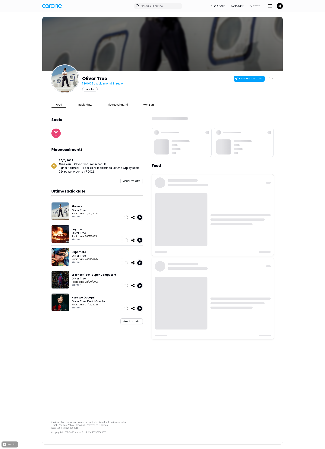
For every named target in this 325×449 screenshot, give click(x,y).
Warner (76, 216)
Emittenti (255, 6)
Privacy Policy (66, 425)
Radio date (237, 6)
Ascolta (12, 444)
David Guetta (96, 301)
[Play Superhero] (140, 263)
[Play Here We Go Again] (140, 308)
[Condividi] (133, 217)
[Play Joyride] (140, 240)
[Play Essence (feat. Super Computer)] (140, 286)
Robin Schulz (98, 164)
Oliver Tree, (82, 164)
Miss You (65, 164)
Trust (54, 425)
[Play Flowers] (140, 217)
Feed (59, 105)
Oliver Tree (79, 210)
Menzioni (148, 105)
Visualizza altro (131, 181)
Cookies (80, 425)
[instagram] (56, 133)
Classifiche (218, 6)
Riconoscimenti (118, 105)
